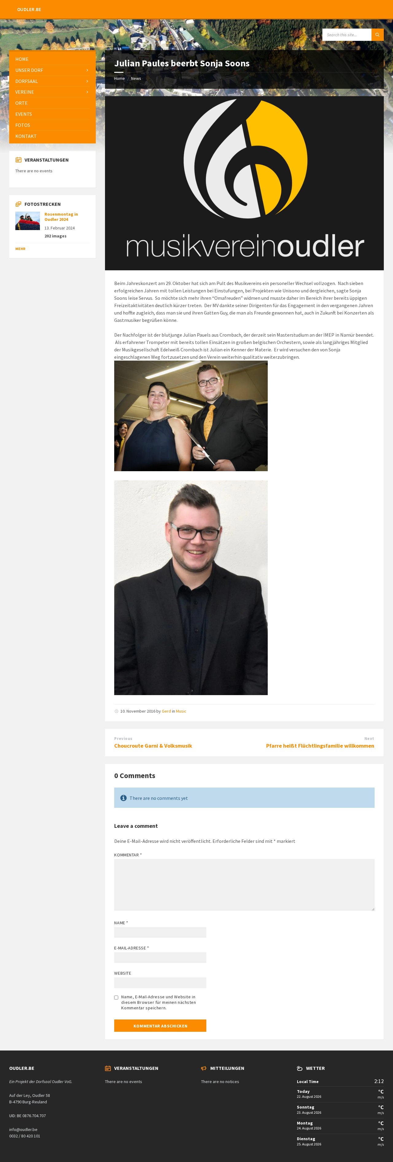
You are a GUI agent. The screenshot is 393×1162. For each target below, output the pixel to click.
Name (121, 922)
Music (181, 711)
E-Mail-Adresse (131, 948)
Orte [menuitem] (21, 103)
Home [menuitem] (22, 59)
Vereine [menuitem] (24, 92)
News (136, 78)
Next (369, 738)
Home (119, 78)
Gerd (166, 711)
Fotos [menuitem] (22, 125)
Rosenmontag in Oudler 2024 (61, 216)
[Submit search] (378, 35)
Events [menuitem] (23, 114)
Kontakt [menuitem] (26, 136)
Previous (123, 738)
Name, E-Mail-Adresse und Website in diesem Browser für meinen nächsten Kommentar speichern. (158, 1002)
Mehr (20, 248)
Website (122, 973)
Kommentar (128, 855)
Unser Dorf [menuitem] (29, 70)
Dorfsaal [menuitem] (26, 81)
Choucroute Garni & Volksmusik (153, 745)
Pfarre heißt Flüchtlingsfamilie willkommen (320, 745)
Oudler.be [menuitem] (29, 9)
